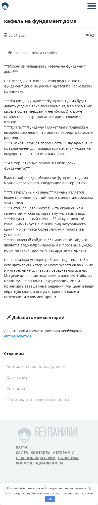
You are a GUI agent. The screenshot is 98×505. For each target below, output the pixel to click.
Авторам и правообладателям (36, 366)
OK (49, 498)
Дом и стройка (44, 52)
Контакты (16, 388)
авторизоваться (18, 336)
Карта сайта (18, 377)
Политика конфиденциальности (38, 399)
